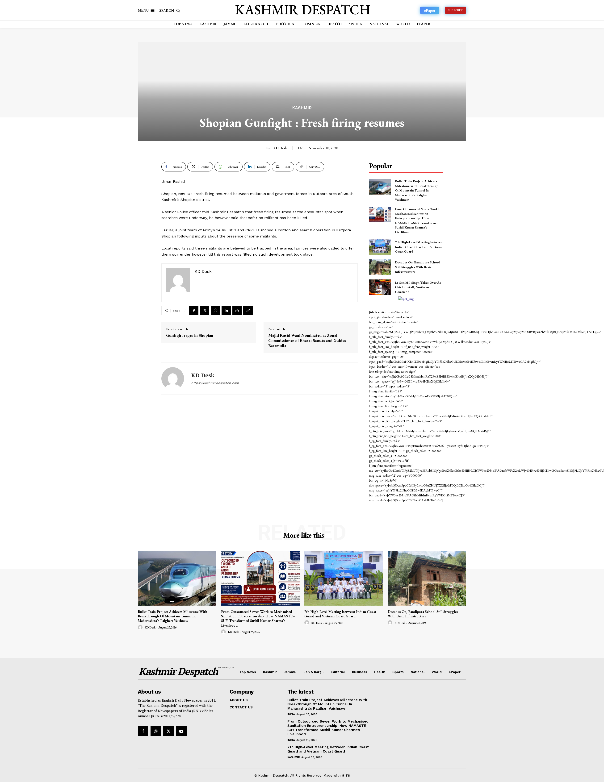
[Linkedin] (226, 310)
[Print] (237, 310)
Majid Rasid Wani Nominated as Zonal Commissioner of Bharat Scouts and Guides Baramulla (307, 340)
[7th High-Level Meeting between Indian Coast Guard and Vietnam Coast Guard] (380, 247)
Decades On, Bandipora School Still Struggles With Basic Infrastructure (417, 267)
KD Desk (280, 148)
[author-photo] (141, 627)
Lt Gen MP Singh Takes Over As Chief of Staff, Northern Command (418, 287)
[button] (170, 10)
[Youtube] (181, 731)
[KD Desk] (172, 378)
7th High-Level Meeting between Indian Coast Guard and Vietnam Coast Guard (419, 247)
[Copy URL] (248, 310)
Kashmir (302, 108)
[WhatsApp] (215, 310)
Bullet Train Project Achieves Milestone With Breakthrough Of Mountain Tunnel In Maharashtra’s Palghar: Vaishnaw (416, 190)
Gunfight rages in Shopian (189, 335)
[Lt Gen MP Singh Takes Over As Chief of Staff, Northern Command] (380, 287)
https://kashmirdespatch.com (215, 383)
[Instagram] (156, 731)
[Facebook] (193, 310)
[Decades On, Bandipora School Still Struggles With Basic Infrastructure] (380, 267)
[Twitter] (204, 310)
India (291, 714)
